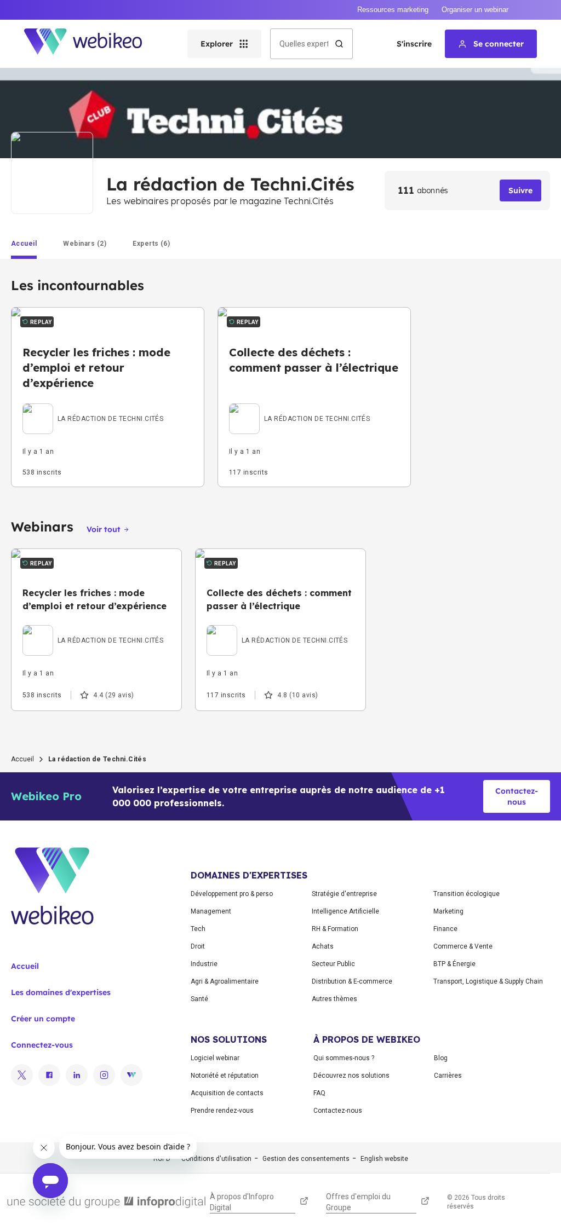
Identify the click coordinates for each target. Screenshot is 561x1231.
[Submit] (339, 44)
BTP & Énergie (454, 964)
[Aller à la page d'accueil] (92, 43)
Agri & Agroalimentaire (225, 981)
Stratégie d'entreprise (344, 894)
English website (384, 1159)
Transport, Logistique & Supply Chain (488, 981)
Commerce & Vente (463, 946)
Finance (445, 929)
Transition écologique (466, 894)
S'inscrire (414, 44)
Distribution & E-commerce (352, 981)
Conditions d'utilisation (216, 1159)
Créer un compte (43, 1019)
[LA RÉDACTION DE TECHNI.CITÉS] (92, 406)
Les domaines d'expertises (61, 992)
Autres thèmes (334, 999)
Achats (323, 946)
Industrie (204, 964)
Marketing (448, 911)
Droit (198, 946)
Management (211, 911)
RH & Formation (335, 929)
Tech (198, 929)
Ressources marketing (392, 9)
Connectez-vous (42, 1045)
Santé (199, 999)
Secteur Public (333, 964)
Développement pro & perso (232, 894)
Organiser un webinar (475, 9)
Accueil (22, 759)
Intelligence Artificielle (345, 911)
